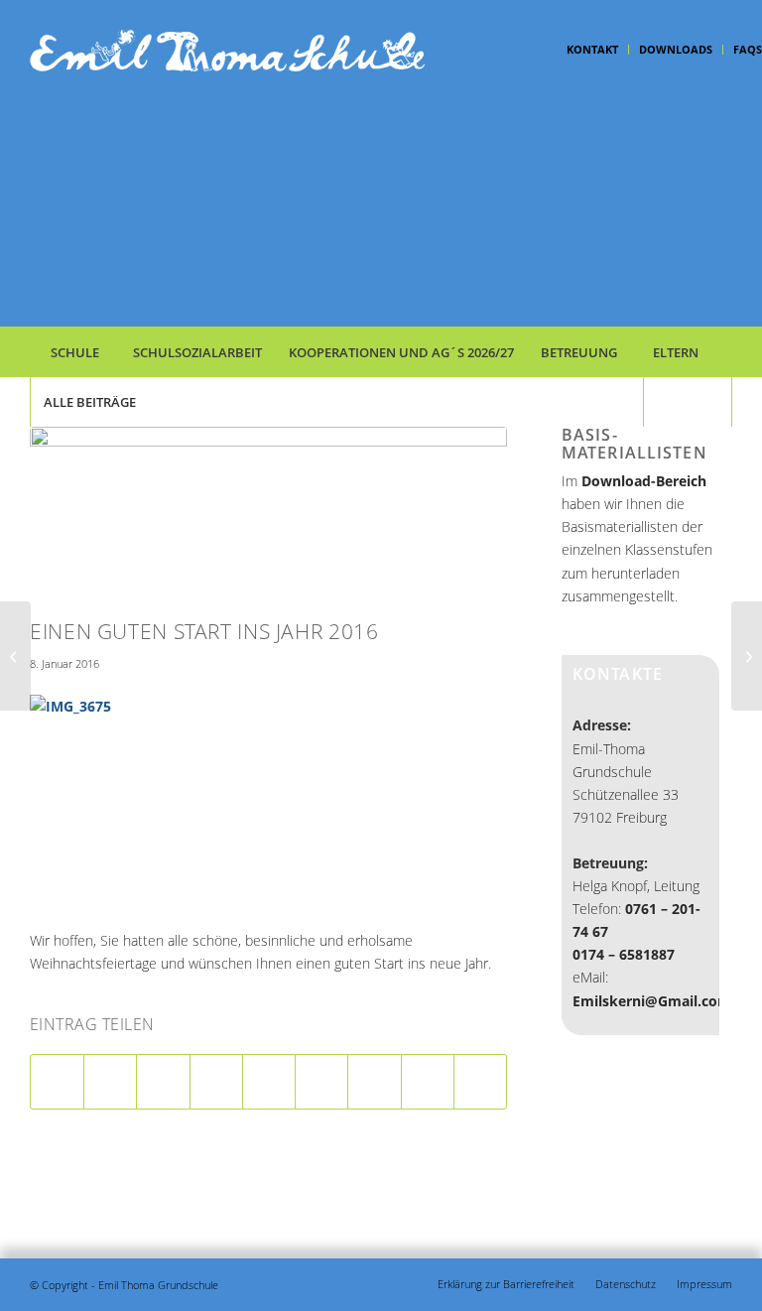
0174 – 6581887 (623, 954)
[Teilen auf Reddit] (427, 1082)
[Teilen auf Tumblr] (321, 1082)
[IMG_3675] (268, 517)
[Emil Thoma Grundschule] (228, 178)
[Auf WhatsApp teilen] (163, 1082)
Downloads (675, 49)
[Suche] (687, 402)
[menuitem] (593, 50)
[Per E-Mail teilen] (480, 1082)
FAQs (747, 49)
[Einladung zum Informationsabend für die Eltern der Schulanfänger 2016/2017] (15, 656)
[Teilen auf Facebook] (57, 1082)
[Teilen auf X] (110, 1082)
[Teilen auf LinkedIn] (269, 1082)
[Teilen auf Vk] (374, 1082)
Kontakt (592, 49)
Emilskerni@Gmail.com (651, 1000)
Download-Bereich (643, 480)
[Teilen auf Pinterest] (216, 1082)
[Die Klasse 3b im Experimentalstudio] (746, 656)
